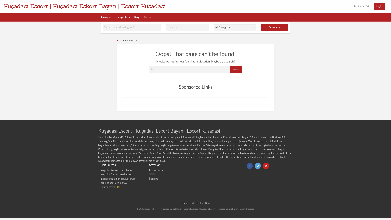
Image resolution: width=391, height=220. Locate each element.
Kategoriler (122, 17)
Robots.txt (104, 149)
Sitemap (211, 145)
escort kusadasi (268, 157)
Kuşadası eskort (159, 141)
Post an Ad (363, 6)
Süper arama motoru (143, 145)
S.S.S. (152, 174)
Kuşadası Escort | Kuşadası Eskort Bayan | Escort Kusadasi (85, 6)
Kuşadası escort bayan (236, 137)
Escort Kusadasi (176, 149)
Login (379, 6)
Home (184, 203)
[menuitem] (361, 6)
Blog (136, 17)
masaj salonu (240, 141)
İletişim (148, 17)
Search (275, 27)
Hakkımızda (156, 170)
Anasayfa (106, 17)
